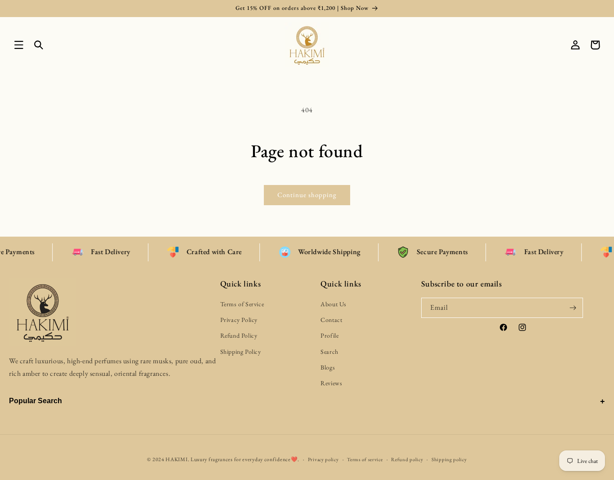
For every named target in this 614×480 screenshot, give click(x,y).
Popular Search (35, 401)
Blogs (327, 367)
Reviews (331, 383)
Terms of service (365, 459)
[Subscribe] (573, 308)
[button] (19, 45)
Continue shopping (307, 194)
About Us (333, 304)
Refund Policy (239, 336)
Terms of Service (242, 304)
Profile (329, 336)
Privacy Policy (239, 320)
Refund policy (407, 459)
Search (329, 352)
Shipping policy (449, 459)
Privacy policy (323, 459)
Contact (331, 320)
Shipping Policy (240, 352)
